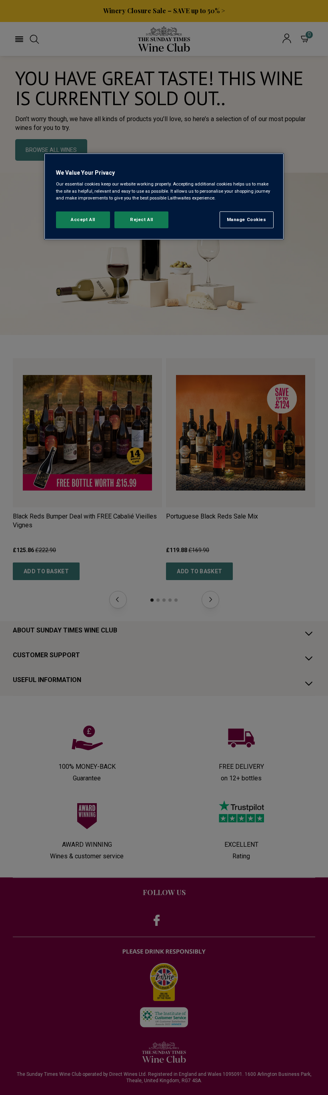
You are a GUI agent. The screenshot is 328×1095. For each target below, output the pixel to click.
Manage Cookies (246, 219)
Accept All (83, 219)
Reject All (141, 219)
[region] (164, 196)
